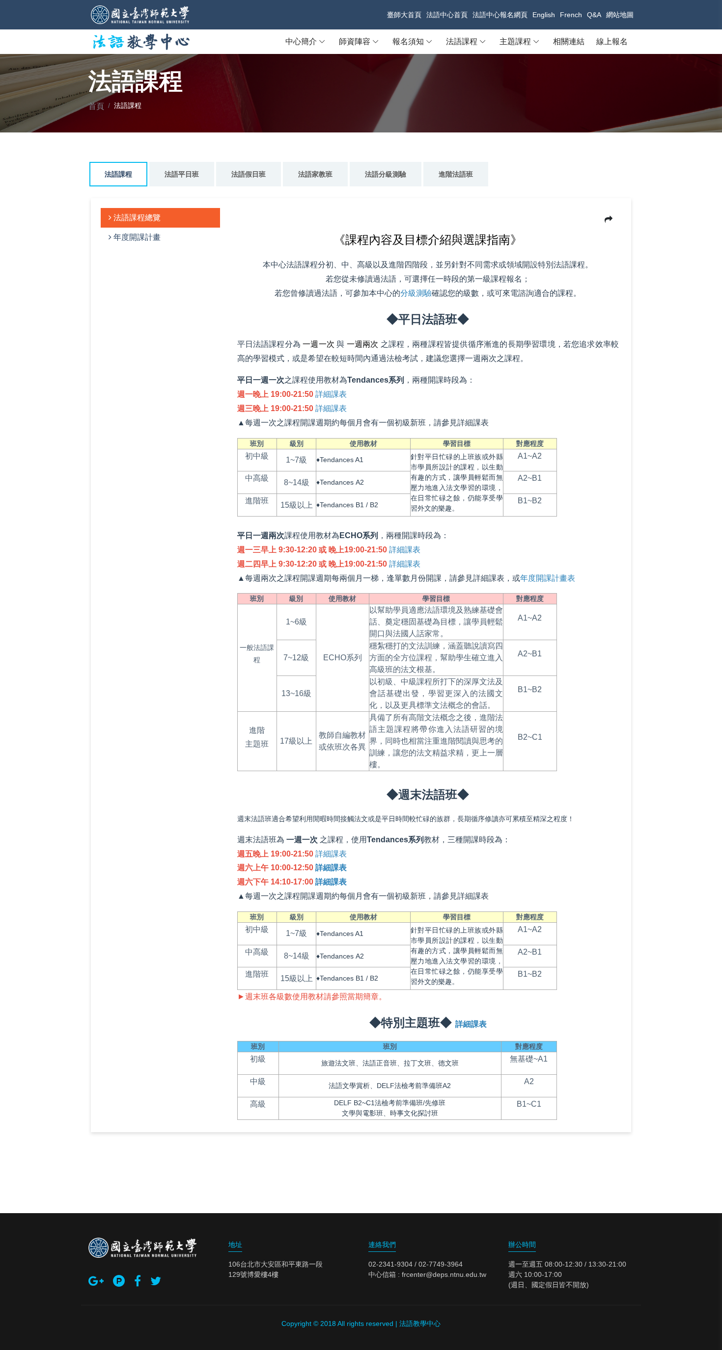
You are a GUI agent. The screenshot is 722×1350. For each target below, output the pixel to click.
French (571, 15)
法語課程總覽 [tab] (136, 217)
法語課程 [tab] (118, 174)
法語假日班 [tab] (248, 174)
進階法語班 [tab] (456, 174)
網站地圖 (620, 15)
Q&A (594, 15)
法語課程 (461, 41)
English (543, 15)
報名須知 (408, 41)
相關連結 (568, 41)
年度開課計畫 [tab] (136, 237)
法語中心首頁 (447, 15)
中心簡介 (301, 41)
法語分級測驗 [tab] (385, 174)
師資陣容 (354, 41)
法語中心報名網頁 (500, 15)
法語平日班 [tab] (182, 174)
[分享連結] (608, 219)
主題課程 (515, 41)
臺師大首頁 (404, 15)
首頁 (96, 106)
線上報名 (612, 41)
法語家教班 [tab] (315, 174)
